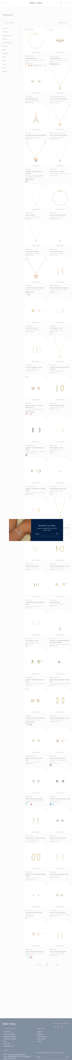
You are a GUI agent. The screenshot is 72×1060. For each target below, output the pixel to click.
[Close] (60, 521)
